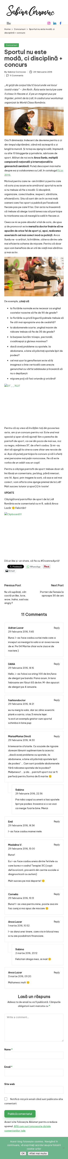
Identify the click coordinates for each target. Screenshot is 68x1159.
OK (23, 1153)
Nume (8, 1049)
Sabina (19, 789)
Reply (57, 628)
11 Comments (16, 75)
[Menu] (8, 23)
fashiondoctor (17, 700)
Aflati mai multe (38, 1153)
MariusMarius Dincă (19, 736)
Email (8, 1066)
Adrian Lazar (16, 627)
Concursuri (11, 45)
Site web (9, 1084)
